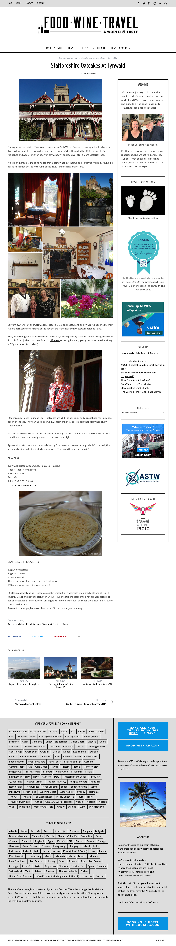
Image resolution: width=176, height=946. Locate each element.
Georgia (102, 841)
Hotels (76, 766)
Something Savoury (85, 58)
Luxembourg (34, 856)
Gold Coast (41, 766)
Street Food (29, 791)
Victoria (90, 801)
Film (57, 756)
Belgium (87, 831)
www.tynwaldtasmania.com (22, 484)
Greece (46, 846)
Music (88, 771)
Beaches (22, 736)
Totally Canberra (65, 796)
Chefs (102, 741)
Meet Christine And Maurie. (143, 144)
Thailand (50, 871)
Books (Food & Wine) (50, 736)
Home (10, 3)
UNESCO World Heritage (59, 801)
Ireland (27, 851)
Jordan (56, 851)
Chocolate (14, 746)
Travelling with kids (19, 801)
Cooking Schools (96, 746)
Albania (13, 831)
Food (29, 624)
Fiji (70, 841)
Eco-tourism (79, 751)
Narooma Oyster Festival (28, 702)
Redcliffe (95, 781)
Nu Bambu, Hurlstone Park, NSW (97, 684)
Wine (83, 806)
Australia (62, 58)
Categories (143, 407)
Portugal (13, 866)
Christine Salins (89, 73)
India (96, 846)
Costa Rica (86, 836)
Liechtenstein (16, 856)
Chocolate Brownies (35, 746)
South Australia (79, 786)
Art (73, 731)
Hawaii (54, 766)
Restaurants (32, 786)
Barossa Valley (96, 731)
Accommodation (16, 624)
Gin (30, 766)
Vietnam (99, 876)
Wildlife (72, 806)
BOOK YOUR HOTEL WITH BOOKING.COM (143, 923)
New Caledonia (17, 861)
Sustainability (67, 791)
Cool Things (15, 751)
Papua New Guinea (91, 861)
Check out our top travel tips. (143, 218)
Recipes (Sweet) (61, 624)
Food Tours (55, 761)
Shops (64, 786)
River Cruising (49, 786)
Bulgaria (99, 831)
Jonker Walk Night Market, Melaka (139, 353)
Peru (56, 776)
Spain (91, 866)
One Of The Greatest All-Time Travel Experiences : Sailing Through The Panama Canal (143, 285)
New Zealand (36, 861)
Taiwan (38, 871)
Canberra (37, 741)
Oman (62, 861)
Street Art (14, 791)
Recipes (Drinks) (34, 781)
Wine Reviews (96, 806)
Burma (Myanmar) (18, 836)
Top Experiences (43, 796)
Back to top (160, 940)
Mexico (82, 856)
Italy (36, 851)
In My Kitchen (32, 771)
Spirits (94, 786)
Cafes (25, 741)
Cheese (92, 741)
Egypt (50, 841)
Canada (50, 836)
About (18, 3)
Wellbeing (24, 806)
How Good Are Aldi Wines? (135, 380)
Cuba (98, 836)
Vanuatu (87, 876)
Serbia (38, 866)
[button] (44, 200)
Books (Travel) (91, 736)
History (65, 766)
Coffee (80, 746)
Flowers (67, 756)
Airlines (53, 731)
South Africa (78, 866)
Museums (76, 771)
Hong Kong (59, 846)
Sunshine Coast (48, 791)
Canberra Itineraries (56, 741)
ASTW (81, 731)
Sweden (101, 866)
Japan (45, 851)
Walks (12, 806)
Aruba (23, 831)
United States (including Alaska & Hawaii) (57, 876)
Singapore (50, 866)
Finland (79, 841)
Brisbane (14, 741)
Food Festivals (16, 761)
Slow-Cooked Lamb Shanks (135, 387)
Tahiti (28, 871)
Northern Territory (19, 776)
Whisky (60, 806)
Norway (51, 861)
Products (95, 776)
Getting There (17, 766)
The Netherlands (68, 871)
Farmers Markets (29, 756)
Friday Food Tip (72, 761)
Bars (11, 736)
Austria (47, 831)
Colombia (72, 836)
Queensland (15, 781)
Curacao (13, 841)
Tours (80, 796)
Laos (93, 851)
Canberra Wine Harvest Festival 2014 (86, 702)
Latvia (102, 851)
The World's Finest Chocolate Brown (141, 391)
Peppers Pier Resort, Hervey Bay (23, 684)
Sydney (81, 791)
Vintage (102, 801)
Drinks (56, 751)
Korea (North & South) (75, 851)
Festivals (47, 756)
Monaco (94, 856)
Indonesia (14, 851)
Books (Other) (72, 736)
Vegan (79, 801)
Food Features (72, 58)
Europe (94, 751)
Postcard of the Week (74, 776)
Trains (90, 796)
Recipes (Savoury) (42, 624)
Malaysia (60, 856)
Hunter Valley (91, 766)
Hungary (73, 846)
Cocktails (68, 746)
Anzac (64, 731)
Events (13, 756)
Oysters (46, 776)
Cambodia (37, 836)
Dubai (66, 751)
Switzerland (15, 871)
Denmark (27, 841)
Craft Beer (31, 751)
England (39, 841)
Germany (14, 846)
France (90, 841)
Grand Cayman (30, 846)
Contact (29, 3)
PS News (55, 340)
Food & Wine (91, 756)
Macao (48, 856)
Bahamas (74, 831)
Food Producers (36, 761)
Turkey (84, 871)
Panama (73, 861)
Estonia (61, 841)
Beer (33, 736)
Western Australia (43, 806)
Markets (47, 771)
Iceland (86, 846)
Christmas (54, 746)
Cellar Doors (77, 741)
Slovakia (63, 866)
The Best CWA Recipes (133, 360)
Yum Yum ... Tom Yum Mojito (136, 383)
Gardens (88, 761)
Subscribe (41, 3)
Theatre (26, 796)
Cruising (44, 751)
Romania (26, 866)
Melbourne (62, 771)
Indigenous (15, 771)
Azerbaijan (60, 831)
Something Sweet (99, 58)
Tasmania (94, 791)
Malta (71, 856)
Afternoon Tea (38, 731)
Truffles (37, 801)
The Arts (14, 796)
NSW (36, 776)
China (61, 836)
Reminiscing (15, 786)
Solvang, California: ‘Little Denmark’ (61, 686)
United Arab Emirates (20, 876)
